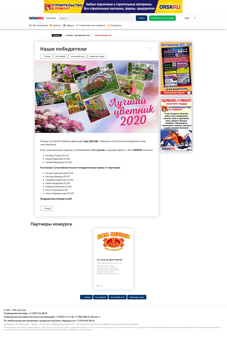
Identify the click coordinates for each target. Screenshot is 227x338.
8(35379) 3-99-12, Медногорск (108, 273)
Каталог (51, 18)
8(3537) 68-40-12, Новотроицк (108, 270)
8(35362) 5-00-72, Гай (105, 272)
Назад (46, 56)
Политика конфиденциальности (56, 324)
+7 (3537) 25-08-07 (37, 313)
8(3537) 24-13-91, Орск (105, 266)
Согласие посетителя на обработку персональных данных (107, 324)
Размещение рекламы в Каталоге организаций (29, 316)
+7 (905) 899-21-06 (83, 316)
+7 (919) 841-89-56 (85, 320)
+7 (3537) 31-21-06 (64, 316)
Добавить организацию (16, 324)
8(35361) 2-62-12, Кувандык (107, 268)
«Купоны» (56, 320)
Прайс (34, 324)
